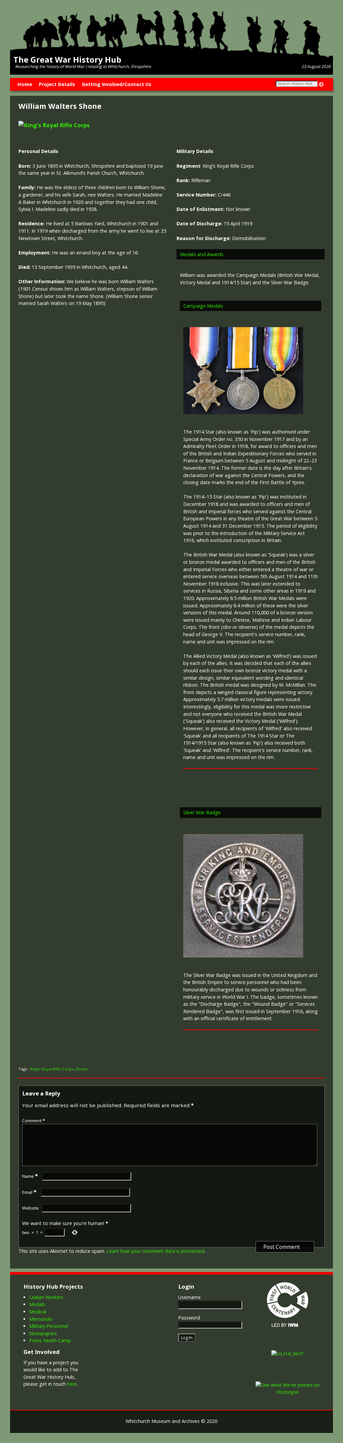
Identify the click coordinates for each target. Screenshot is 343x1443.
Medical (37, 1311)
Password (189, 1317)
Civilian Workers (46, 1297)
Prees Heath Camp (50, 1340)
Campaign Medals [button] (203, 306)
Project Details (57, 84)
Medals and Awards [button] (201, 254)
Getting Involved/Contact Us (116, 84)
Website (30, 1208)
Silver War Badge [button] (202, 812)
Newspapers (43, 1333)
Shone (81, 1068)
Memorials (40, 1319)
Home (24, 84)
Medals (37, 1304)
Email (29, 1192)
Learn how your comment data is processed (155, 1251)
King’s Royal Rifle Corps (51, 1068)
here (72, 1384)
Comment (33, 1121)
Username (189, 1297)
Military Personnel (48, 1326)
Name (30, 1176)
